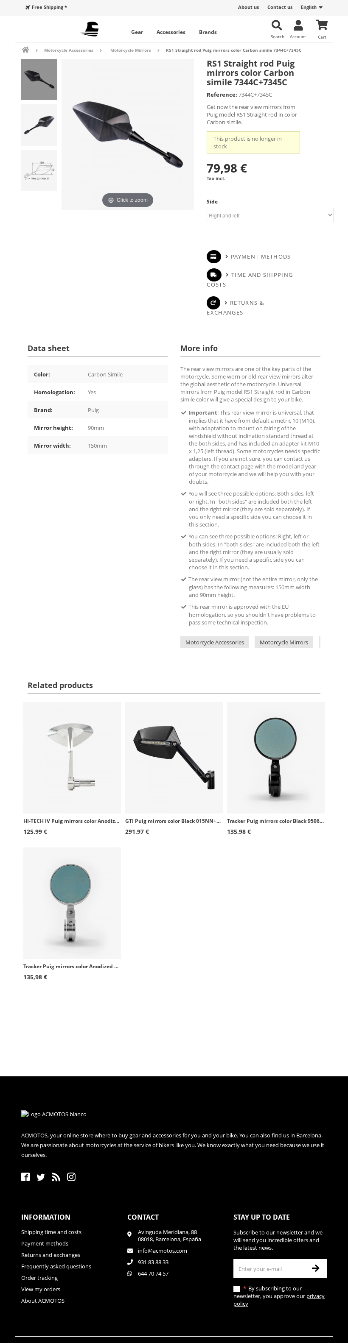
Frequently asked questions (56, 1266)
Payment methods (261, 256)
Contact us (279, 7)
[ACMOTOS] (89, 29)
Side (213, 201)
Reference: (222, 94)
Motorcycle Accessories (214, 642)
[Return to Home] (31, 50)
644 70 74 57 (153, 1273)
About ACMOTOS (43, 1300)
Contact (143, 1217)
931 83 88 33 (153, 1262)
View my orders (40, 1289)
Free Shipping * (49, 7)
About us (248, 7)
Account (298, 36)
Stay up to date (261, 1217)
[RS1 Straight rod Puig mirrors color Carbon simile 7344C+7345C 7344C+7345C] (39, 79)
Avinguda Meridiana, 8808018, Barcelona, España (169, 1236)
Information (45, 1217)
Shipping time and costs (51, 1232)
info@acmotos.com (162, 1250)
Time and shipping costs (250, 279)
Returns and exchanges (50, 1255)
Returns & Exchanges (235, 307)
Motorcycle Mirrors (284, 642)
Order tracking (39, 1278)
